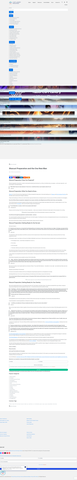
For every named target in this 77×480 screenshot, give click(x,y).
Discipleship (12, 380)
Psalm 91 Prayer (13, 51)
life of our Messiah (32, 340)
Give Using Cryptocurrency (15, 31)
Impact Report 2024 (3, 422)
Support (34, 2)
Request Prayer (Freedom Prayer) (32, 420)
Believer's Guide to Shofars (15, 54)
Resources (40, 2)
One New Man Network (14, 65)
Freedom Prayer (13, 39)
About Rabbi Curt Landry (14, 17)
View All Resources (30, 424)
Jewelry (11, 83)
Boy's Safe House (13, 36)
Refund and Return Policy (28, 476)
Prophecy (11, 395)
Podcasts (1, 455)
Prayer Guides (29, 422)
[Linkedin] (21, 177)
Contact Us (57, 2)
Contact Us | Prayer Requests (15, 94)
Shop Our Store (29, 432)
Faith (11, 383)
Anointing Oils (29, 435)
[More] (28, 177)
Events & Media (46, 2)
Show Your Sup (2, 432)
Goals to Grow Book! (13, 73)
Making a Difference (13, 390)
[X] (17, 177)
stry (6, 418)
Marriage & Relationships (14, 392)
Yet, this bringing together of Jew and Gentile (17, 333)
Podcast (11, 64)
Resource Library (13, 45)
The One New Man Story (14, 22)
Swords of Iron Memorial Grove (15, 28)
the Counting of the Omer (61, 194)
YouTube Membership (7, 455)
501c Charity (36, 476)
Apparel (11, 76)
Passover (53, 194)
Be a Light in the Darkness (14, 33)
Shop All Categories (13, 75)
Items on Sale (29, 437)
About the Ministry (13, 18)
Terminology (12, 20)
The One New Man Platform (15, 21)
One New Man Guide (13, 50)
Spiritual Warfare (13, 397)
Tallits (11, 87)
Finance (11, 386)
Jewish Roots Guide (13, 49)
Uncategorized (12, 398)
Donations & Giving (13, 30)
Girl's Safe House (13, 35)
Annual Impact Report (14, 23)
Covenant (11, 377)
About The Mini (2, 418)
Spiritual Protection (13, 58)
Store (52, 2)
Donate (66, 4)
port (6, 432)
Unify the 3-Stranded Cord (15, 56)
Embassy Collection (13, 80)
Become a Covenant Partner (5, 435)
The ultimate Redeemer (13, 337)
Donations (12, 79)
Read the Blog (29, 418)
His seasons (19, 203)
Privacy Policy (9, 469)
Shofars (11, 85)
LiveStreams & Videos (14, 66)
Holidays (11, 388)
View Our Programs (3, 434)
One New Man (12, 393)
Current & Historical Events (15, 379)
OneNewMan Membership (16, 455)
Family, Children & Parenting (15, 384)
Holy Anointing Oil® (13, 74)
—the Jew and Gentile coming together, (52, 321)
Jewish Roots (12, 389)
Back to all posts (13, 164)
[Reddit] (25, 177)
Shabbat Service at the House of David (15, 450)
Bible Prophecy (13, 376)
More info (2, 104)
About (29, 2)
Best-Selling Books (13, 78)
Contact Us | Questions (14, 95)
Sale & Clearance (13, 89)
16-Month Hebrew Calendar (15, 71)
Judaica (11, 84)
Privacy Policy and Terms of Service (17, 476)
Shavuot (10, 194)
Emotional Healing (13, 381)
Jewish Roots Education (31, 434)
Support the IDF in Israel (14, 32)
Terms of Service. (50, 366)
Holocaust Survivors (13, 37)
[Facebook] (10, 177)
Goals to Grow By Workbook (15, 47)
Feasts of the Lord (13, 385)
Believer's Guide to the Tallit (15, 55)
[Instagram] (14, 177)
